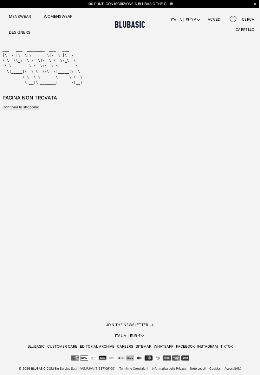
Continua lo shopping (21, 107)
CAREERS (125, 346)
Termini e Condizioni (133, 368)
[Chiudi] (255, 4)
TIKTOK (226, 346)
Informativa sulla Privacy (169, 368)
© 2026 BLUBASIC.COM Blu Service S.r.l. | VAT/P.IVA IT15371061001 (67, 368)
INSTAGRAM (207, 346)
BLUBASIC (36, 346)
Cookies (215, 368)
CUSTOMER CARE (62, 346)
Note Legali (197, 368)
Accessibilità (232, 368)
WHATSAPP (163, 346)
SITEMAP (143, 346)
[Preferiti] (233, 19)
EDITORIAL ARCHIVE (97, 346)
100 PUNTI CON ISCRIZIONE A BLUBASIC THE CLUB (130, 4)
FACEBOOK (185, 346)
